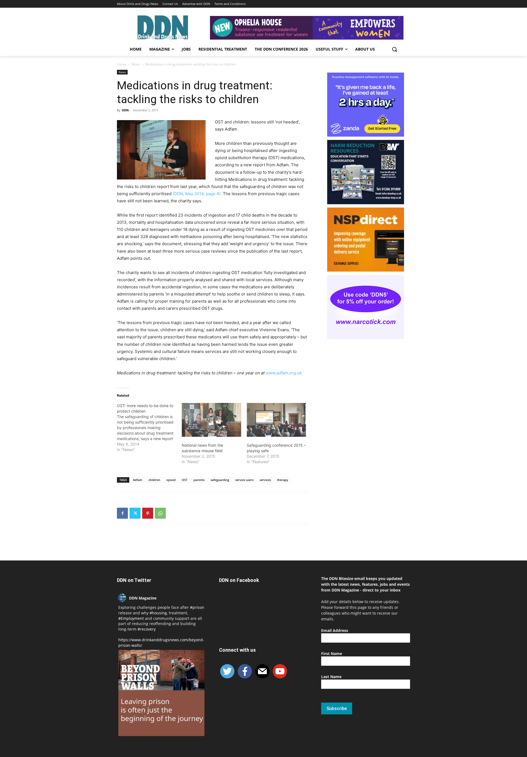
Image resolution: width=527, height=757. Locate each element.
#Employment (131, 618)
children (154, 480)
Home (121, 64)
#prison (197, 607)
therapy (282, 480)
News (135, 64)
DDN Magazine (142, 598)
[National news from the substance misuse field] (211, 420)
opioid (171, 480)
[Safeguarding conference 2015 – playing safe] (276, 420)
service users (244, 480)
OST (184, 480)
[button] (394, 49)
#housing (158, 612)
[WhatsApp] (160, 513)
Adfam (137, 480)
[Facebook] (122, 513)
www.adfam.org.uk (284, 372)
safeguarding (220, 480)
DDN (125, 110)
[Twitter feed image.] (161, 693)
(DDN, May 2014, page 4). (197, 193)
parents (199, 480)
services (265, 480)
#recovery (147, 629)
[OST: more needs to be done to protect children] (149, 427)
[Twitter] (135, 513)
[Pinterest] (147, 513)
